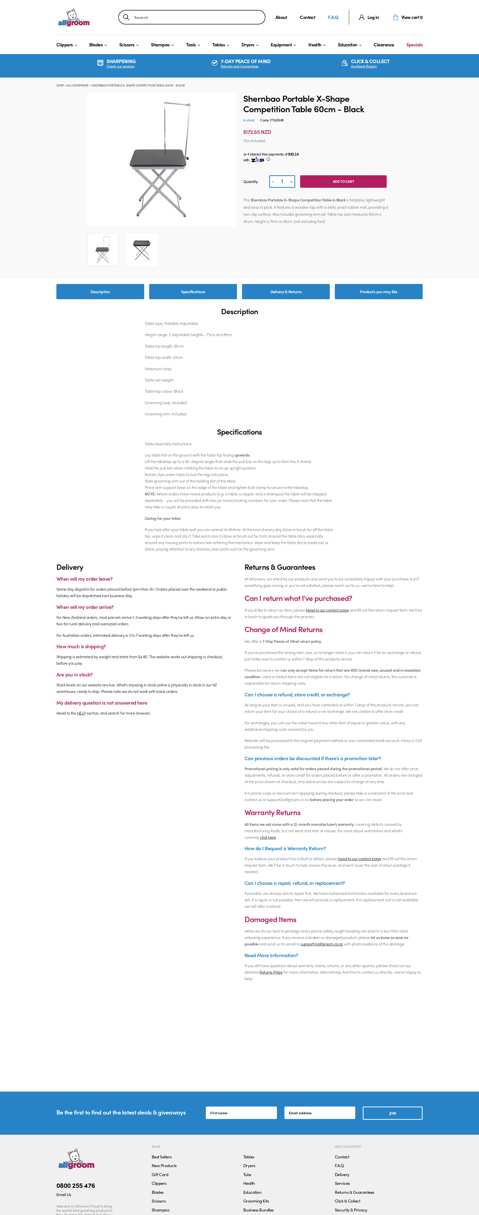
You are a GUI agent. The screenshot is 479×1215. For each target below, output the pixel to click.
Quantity (250, 181)
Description (100, 291)
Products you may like (378, 291)
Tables (218, 44)
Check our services (120, 66)
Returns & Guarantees (354, 1192)
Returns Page (270, 972)
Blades (96, 44)
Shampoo (160, 44)
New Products (164, 1165)
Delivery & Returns (286, 291)
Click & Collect (347, 1201)
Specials (414, 44)
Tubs (247, 1174)
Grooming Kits (256, 1201)
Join (392, 1113)
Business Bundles (258, 1210)
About (281, 17)
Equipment (281, 44)
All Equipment (78, 85)
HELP (81, 713)
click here (268, 837)
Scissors (126, 44)
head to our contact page (327, 610)
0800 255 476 (75, 1185)
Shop (60, 85)
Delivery (342, 1174)
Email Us (63, 1194)
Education (347, 44)
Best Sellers (162, 1157)
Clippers (64, 44)
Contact (307, 17)
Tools (191, 44)
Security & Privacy (351, 1210)
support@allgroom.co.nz (322, 944)
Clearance (384, 44)
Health (314, 44)
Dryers (247, 44)
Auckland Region (364, 66)
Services (342, 1183)
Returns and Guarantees (239, 66)
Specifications (193, 291)
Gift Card (160, 1174)
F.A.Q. (333, 17)
